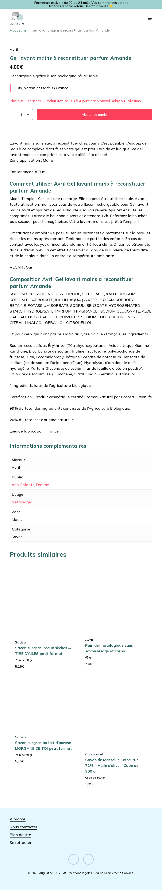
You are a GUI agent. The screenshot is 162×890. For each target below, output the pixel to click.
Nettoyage (21, 502)
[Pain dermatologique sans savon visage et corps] (114, 597)
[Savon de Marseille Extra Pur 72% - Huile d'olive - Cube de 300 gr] (114, 711)
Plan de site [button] (20, 834)
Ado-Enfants (23, 484)
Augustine (18, 30)
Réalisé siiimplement (107, 873)
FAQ (64, 873)
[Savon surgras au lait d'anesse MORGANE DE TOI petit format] (44, 703)
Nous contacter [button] (23, 826)
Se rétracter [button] (20, 842)
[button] (150, 18)
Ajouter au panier (95, 114)
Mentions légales (80, 873)
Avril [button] (14, 49)
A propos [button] (18, 819)
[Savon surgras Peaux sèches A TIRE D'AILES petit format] (44, 598)
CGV (57, 873)
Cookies (127, 873)
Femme (42, 484)
